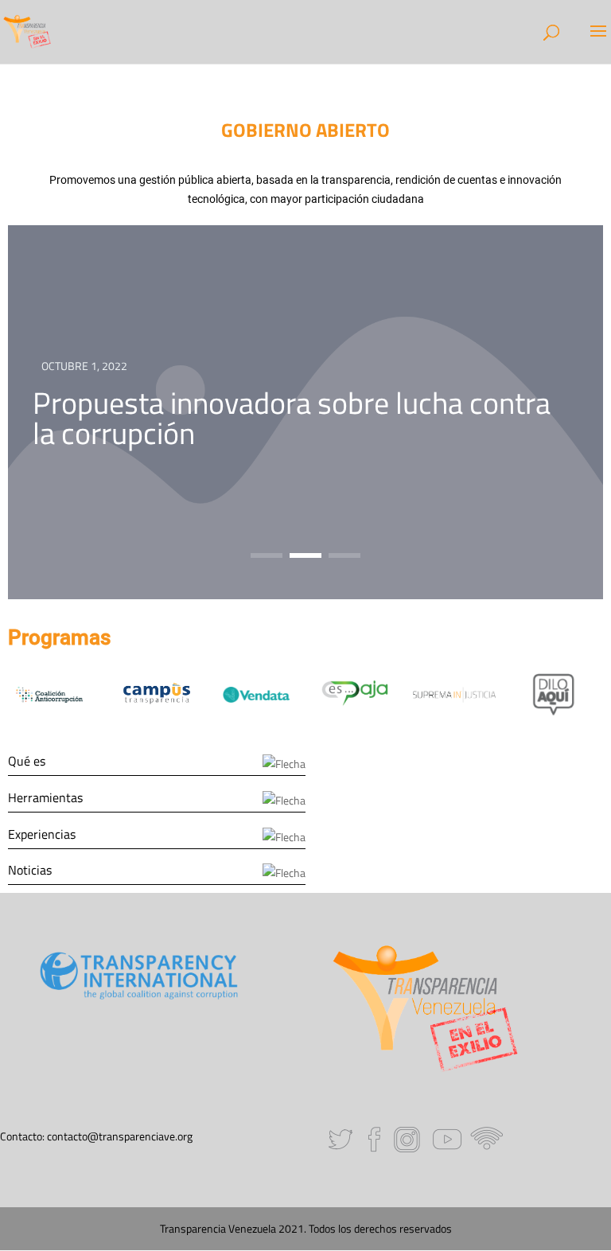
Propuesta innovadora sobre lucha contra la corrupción (292, 417)
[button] (266, 555)
